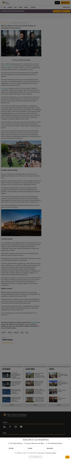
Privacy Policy (41, 452)
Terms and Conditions (51, 452)
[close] (69, 439)
